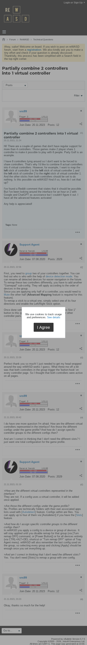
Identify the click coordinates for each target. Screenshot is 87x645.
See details (53, 317)
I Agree (43, 327)
